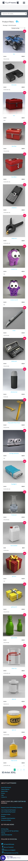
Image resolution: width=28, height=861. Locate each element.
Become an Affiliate (6, 820)
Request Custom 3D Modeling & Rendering (11, 807)
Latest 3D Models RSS (6, 834)
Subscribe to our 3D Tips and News (10, 831)
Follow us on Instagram (9, 850)
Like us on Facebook (8, 847)
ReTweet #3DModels (8, 844)
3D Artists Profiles (5, 814)
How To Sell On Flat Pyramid (8, 812)
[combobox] (14, 13)
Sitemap (3, 832)
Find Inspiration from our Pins (11, 852)
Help (2, 795)
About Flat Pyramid (6, 787)
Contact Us (4, 797)
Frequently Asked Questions (8, 818)
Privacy (3, 793)
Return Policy (4, 791)
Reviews (3, 816)
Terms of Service (5, 789)
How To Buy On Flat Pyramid (8, 810)
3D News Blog (4, 829)
